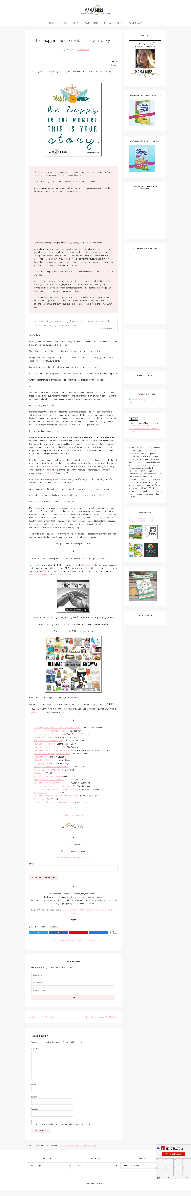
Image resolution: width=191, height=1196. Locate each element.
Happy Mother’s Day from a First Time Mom (52, 786)
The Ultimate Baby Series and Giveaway (51, 802)
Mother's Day (71, 941)
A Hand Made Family (43, 760)
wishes (93, 941)
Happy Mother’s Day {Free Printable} (49, 734)
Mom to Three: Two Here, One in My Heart (52, 753)
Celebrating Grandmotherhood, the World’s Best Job (56, 796)
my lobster (101, 495)
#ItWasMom (39, 773)
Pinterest (59, 857)
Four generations (41, 763)
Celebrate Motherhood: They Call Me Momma (53, 750)
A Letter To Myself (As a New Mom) (49, 779)
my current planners (37, 712)
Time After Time (41, 757)
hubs (60, 941)
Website (34, 1109)
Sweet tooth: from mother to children (49, 731)
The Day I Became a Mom (45, 737)
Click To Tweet (106, 329)
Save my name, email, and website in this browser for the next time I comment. (62, 1124)
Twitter (78, 857)
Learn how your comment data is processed (77, 1146)
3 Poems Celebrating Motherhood (48, 770)
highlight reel (48, 473)
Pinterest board (65, 575)
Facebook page (46, 71)
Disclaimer (102, 1183)
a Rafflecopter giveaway (73, 815)
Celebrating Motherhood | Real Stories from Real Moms (57, 727)
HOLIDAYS (54, 941)
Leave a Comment (83, 50)
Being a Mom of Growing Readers (48, 740)
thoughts (79, 941)
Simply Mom (39, 799)
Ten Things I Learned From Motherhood (51, 766)
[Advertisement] (69, 60)
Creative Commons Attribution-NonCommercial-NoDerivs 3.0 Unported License (144, 429)
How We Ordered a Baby (44, 744)
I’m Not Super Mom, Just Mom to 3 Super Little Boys (56, 789)
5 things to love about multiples (47, 776)
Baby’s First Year (87, 565)
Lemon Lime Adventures (39, 575)
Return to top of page (91, 1183)
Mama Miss (95, 10)
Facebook (69, 857)
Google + (87, 857)
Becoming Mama (41, 792)
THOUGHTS (87, 941)
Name (34, 1085)
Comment (35, 1048)
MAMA (64, 941)
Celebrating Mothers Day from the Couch (51, 783)
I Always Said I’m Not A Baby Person (49, 747)
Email (32, 864)
